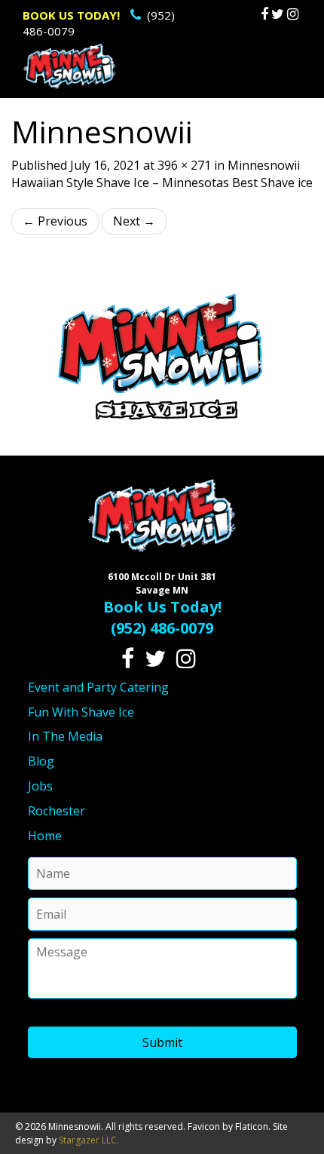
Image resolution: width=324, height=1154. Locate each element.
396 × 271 (184, 165)
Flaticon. (253, 1126)
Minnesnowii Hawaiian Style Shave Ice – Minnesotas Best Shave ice (162, 174)
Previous (55, 221)
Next (134, 221)
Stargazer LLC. (89, 1140)
